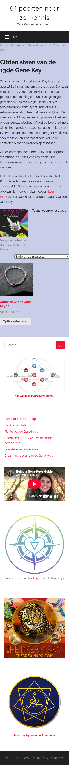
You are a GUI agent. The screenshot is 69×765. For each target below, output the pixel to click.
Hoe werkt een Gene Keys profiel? (35, 395)
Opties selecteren (15, 321)
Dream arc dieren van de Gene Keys (28, 455)
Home (4, 45)
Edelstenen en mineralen (21, 449)
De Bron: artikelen (16, 425)
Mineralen (17, 45)
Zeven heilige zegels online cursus (34, 735)
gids (38, 578)
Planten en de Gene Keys (21, 431)
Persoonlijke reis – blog (20, 419)
